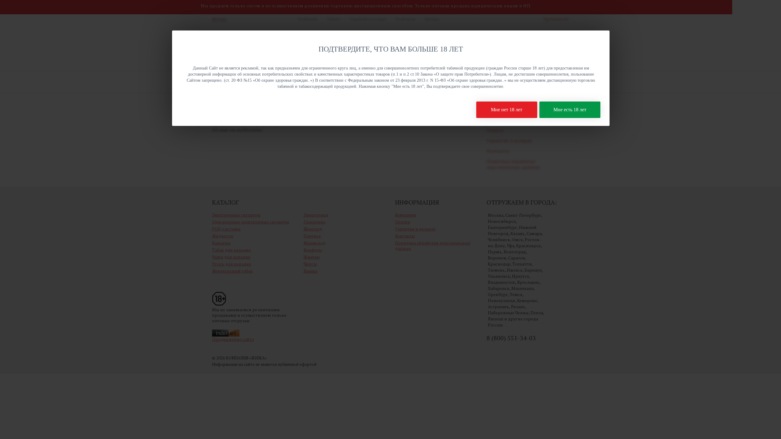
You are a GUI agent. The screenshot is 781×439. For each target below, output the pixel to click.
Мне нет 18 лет (506, 109)
